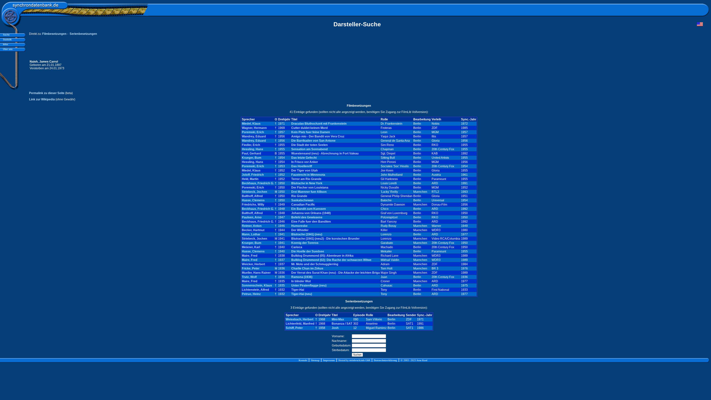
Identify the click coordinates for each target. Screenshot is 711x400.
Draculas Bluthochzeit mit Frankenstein (319, 123)
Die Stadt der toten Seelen (309, 144)
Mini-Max (338, 319)
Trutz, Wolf (249, 277)
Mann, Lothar (251, 234)
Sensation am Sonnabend (309, 149)
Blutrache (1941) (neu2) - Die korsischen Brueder (325, 238)
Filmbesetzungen (54, 33)
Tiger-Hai (297, 289)
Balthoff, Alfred (252, 196)
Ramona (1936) (301, 277)
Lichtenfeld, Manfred (300, 323)
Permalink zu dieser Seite (46, 93)
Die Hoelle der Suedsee (307, 251)
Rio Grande (299, 196)
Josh (335, 327)
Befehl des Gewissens (306, 217)
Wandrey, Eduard (254, 136)
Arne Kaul (421, 360)
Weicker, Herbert (253, 264)
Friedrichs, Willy (253, 204)
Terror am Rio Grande (306, 179)
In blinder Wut (301, 281)
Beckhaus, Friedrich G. (258, 183)
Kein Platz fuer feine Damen (310, 132)
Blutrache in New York (306, 183)
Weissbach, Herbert (299, 319)
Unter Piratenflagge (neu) (308, 285)
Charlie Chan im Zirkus (307, 268)
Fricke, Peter (250, 268)
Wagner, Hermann (254, 127)
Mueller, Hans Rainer (256, 272)
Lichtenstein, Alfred (255, 289)
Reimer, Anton (252, 225)
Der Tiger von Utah (304, 170)
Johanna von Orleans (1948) (311, 213)
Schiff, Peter (294, 327)
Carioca (296, 247)
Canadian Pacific (303, 204)
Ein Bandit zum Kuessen (308, 208)
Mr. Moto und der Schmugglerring (314, 264)
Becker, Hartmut (253, 230)
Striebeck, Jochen (254, 191)
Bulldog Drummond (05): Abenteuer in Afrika (322, 255)
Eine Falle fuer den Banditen (311, 221)
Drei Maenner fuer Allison (309, 191)
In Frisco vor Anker (304, 162)
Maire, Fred (249, 255)
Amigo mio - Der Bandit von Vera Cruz (317, 136)
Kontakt (303, 360)
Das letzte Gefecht (304, 157)
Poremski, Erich (253, 132)
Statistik (7, 39)
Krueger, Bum (251, 157)
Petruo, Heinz (251, 294)
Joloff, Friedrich (253, 174)
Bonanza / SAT (342, 323)
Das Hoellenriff (301, 166)
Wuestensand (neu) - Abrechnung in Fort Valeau (325, 153)
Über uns (7, 49)
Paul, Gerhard (251, 153)
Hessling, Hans (252, 149)
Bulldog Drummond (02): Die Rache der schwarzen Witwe (331, 259)
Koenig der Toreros (304, 242)
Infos (5, 44)
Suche (6, 35)
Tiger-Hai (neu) (301, 294)
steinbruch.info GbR (359, 360)
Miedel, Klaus (251, 123)
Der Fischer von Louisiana (309, 187)
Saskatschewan (302, 200)
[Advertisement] (632, 65)
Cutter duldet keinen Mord (309, 127)
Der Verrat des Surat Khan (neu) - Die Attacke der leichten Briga (335, 272)
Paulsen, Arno (252, 217)
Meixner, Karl (251, 247)
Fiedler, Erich (251, 144)
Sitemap (315, 360)
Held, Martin (250, 179)
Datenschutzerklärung (385, 360)
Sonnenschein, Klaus (257, 285)
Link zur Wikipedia (42, 99)
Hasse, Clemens (253, 200)
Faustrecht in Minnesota (308, 174)
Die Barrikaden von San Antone (313, 140)
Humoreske (299, 225)
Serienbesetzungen (83, 33)
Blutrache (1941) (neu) (306, 234)
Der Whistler (299, 230)
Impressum (329, 360)
